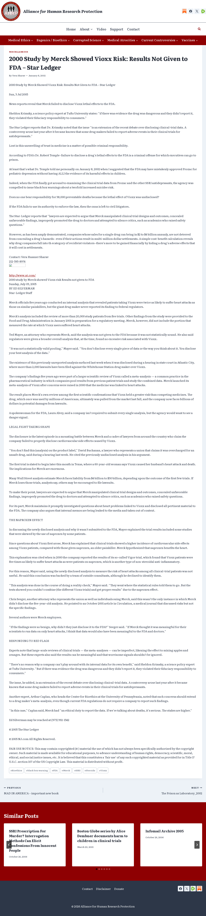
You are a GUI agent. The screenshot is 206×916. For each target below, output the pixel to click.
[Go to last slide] (9, 845)
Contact (133, 29)
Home (71, 29)
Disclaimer (103, 889)
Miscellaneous (18, 51)
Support (116, 29)
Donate (119, 889)
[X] (197, 11)
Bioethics (16, 770)
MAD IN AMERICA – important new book (31, 790)
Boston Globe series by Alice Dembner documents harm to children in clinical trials (102, 835)
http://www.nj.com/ (22, 275)
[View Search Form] (199, 29)
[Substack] (184, 11)
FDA (55, 770)
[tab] (96, 869)
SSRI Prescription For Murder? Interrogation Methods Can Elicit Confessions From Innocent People (32, 840)
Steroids (89, 770)
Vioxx (103, 770)
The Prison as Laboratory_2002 (181, 790)
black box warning (37, 770)
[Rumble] (203, 11)
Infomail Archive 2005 (164, 830)
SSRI (77, 770)
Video (101, 29)
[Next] (197, 845)
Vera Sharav (18, 75)
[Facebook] (190, 11)
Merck (66, 770)
